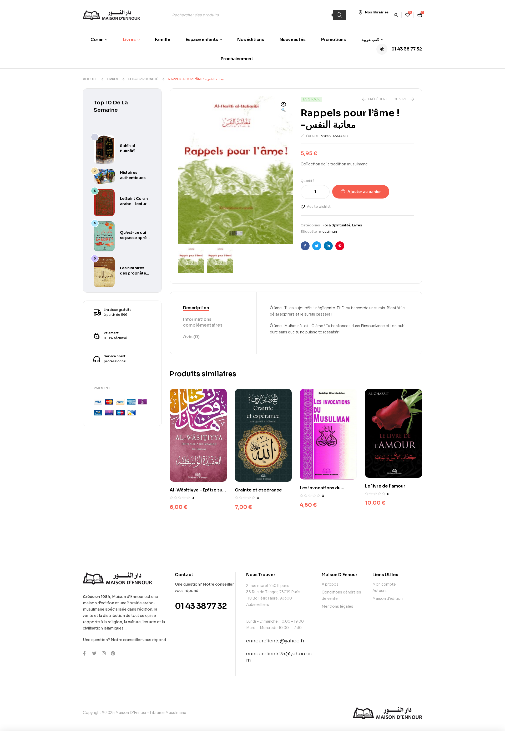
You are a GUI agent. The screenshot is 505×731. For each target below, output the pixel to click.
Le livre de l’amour (385, 486)
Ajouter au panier (364, 191)
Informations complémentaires (203, 322)
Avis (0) (191, 336)
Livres (112, 79)
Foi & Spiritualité (143, 79)
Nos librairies (376, 12)
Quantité (308, 181)
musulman (328, 231)
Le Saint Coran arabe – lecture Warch (134, 203)
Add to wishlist (319, 207)
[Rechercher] (339, 15)
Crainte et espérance (258, 490)
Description (196, 308)
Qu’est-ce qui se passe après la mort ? (134, 237)
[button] (283, 107)
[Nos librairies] (360, 12)
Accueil (90, 79)
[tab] (213, 308)
